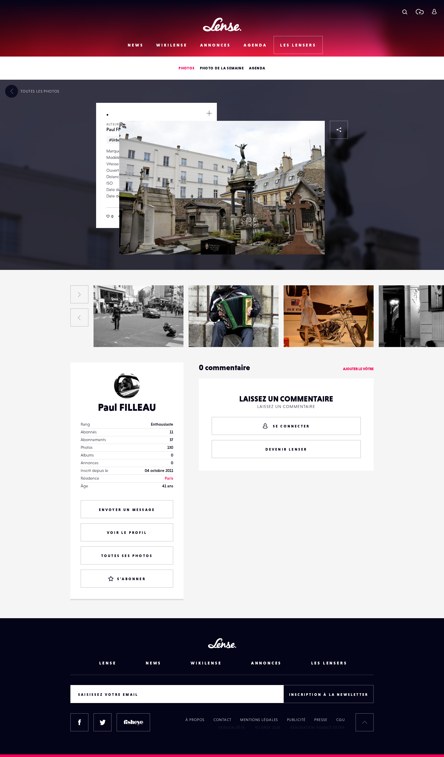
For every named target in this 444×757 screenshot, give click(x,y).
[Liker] (313, 132)
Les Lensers (298, 45)
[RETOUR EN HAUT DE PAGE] (365, 722)
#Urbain (116, 140)
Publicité (296, 720)
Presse (320, 720)
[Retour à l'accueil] (222, 24)
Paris (169, 478)
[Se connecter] (434, 12)
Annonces (215, 45)
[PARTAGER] (339, 130)
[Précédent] (79, 317)
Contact (223, 720)
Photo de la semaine (222, 68)
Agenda (255, 45)
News (135, 45)
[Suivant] (79, 294)
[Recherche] (404, 12)
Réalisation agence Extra (317, 727)
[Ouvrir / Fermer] (209, 113)
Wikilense (171, 45)
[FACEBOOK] (79, 722)
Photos (187, 68)
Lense (107, 663)
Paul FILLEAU (15, 336)
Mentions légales (259, 720)
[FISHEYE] (133, 722)
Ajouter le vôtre (358, 369)
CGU (340, 720)
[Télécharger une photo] (419, 12)
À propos (195, 720)
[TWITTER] (103, 722)
